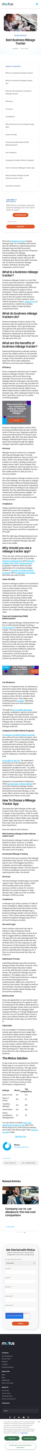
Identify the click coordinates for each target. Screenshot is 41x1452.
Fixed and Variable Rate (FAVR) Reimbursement (17, 143)
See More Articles (21, 1147)
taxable (20, 700)
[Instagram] (28, 1417)
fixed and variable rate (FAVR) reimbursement (18, 562)
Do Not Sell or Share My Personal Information (20, 1446)
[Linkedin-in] (19, 1417)
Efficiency (9, 101)
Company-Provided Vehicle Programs (19, 160)
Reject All (12, 1438)
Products (5, 1353)
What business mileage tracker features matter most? (17, 176)
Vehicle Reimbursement (28, 1163)
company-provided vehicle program (19, 734)
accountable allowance (22, 709)
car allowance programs (25, 572)
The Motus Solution (13, 186)
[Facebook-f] (10, 1417)
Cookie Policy (24, 1433)
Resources (6, 1371)
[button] (19, 1232)
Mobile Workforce (10, 1163)
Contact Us (6, 1403)
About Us (5, 1387)
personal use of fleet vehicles (20, 783)
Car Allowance (11, 152)
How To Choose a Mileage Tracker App (20, 168)
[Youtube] (24, 1417)
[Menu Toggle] (37, 4)
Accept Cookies (29, 1438)
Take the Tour (20, 1136)
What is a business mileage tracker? (19, 73)
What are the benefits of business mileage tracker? (18, 92)
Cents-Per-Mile (11, 134)
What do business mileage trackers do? (18, 82)
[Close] (39, 1422)
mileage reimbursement (12, 560)
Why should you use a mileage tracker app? (19, 125)
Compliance (10, 116)
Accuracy (9, 109)
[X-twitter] (14, 1417)
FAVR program (8, 627)
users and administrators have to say (16, 1123)
